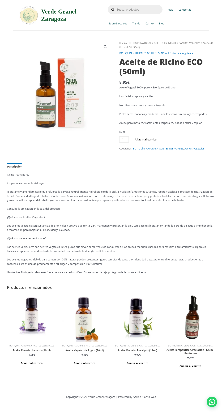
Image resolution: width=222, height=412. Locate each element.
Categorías (184, 9)
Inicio (170, 9)
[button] (192, 9)
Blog (161, 23)
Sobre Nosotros (118, 23)
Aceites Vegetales (190, 43)
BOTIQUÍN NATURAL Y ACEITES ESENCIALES (153, 43)
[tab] (14, 166)
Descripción (14, 166)
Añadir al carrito (145, 139)
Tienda (136, 23)
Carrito (150, 23)
